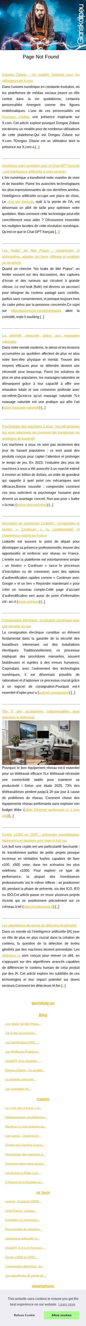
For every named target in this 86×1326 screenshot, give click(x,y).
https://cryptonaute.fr (38, 906)
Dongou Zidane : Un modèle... (25, 1070)
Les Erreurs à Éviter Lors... (23, 1173)
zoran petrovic (28, 601)
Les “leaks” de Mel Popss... (23, 1023)
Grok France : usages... (21, 1210)
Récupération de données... (23, 1229)
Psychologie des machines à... (25, 1154)
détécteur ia (11, 955)
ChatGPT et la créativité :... (23, 1061)
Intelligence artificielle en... (22, 1238)
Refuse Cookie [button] (24, 1315)
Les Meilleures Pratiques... (22, 1051)
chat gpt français (20, 201)
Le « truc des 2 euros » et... (23, 1108)
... (37, 147)
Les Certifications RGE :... (22, 1042)
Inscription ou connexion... (22, 1220)
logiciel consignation (54, 692)
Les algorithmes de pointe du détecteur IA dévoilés (39, 925)
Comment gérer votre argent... (25, 1163)
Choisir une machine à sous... (24, 1145)
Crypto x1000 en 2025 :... (22, 1257)
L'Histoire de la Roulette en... (24, 1182)
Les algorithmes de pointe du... (25, 1275)
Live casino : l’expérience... (23, 1135)
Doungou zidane (15, 117)
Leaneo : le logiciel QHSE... (23, 1201)
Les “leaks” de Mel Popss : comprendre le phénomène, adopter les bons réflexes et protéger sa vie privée (41, 256)
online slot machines (31, 505)
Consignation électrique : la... (24, 1266)
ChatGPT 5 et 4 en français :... (25, 1247)
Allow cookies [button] (62, 1315)
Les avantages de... (18, 1088)
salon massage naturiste (21, 407)
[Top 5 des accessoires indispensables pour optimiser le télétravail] (41, 742)
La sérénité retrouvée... (20, 1079)
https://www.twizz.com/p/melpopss (36, 310)
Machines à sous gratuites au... (26, 1126)
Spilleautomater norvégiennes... (26, 1117)
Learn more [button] (66, 1304)
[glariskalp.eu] (43, 25)
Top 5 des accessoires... (21, 1033)
